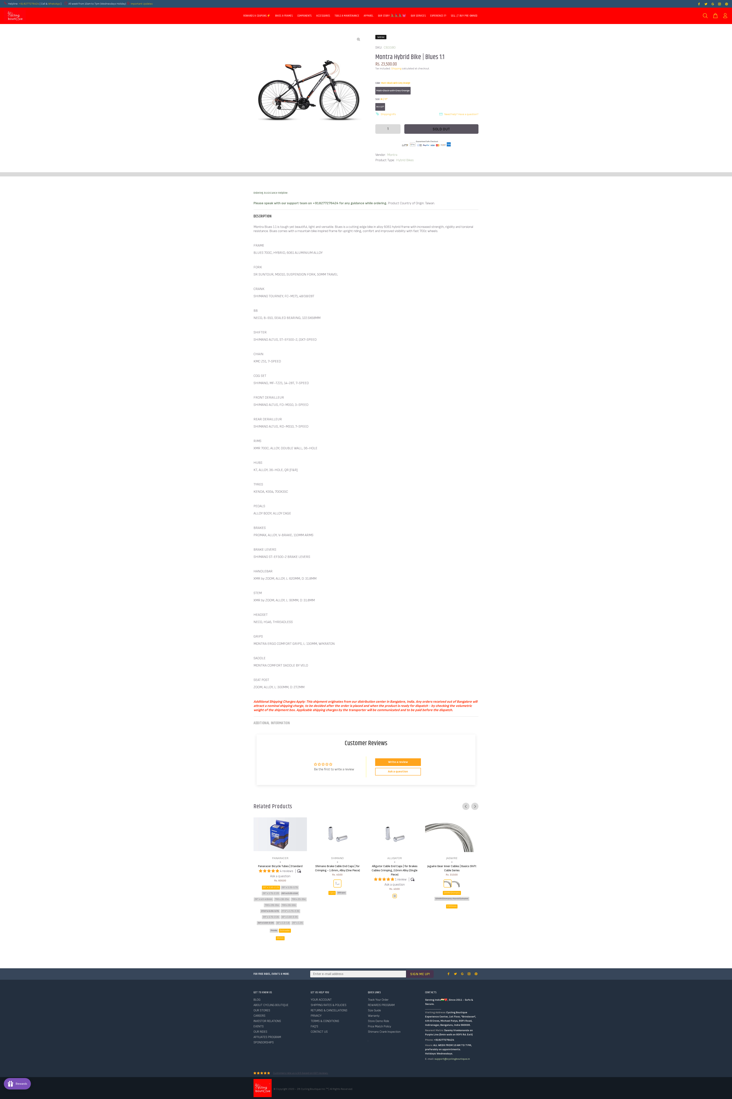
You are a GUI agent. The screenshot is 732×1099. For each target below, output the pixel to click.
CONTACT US (319, 1032)
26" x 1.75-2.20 (271, 893)
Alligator (394, 858)
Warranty (374, 1016)
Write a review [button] (398, 762)
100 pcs (341, 892)
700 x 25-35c (299, 899)
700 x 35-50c (289, 905)
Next (474, 806)
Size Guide (374, 1010)
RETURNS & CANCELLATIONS (329, 1010)
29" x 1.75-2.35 (271, 917)
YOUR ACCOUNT (321, 1000)
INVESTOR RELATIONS (267, 1021)
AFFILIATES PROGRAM (267, 1037)
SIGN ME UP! (420, 974)
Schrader (285, 930)
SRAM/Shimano (452, 892)
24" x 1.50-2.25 (266, 922)
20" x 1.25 (297, 922)
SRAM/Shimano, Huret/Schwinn (451, 898)
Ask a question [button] (398, 771)
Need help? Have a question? (461, 114)
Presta (274, 930)
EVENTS (259, 1026)
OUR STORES (262, 1010)
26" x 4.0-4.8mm (263, 899)
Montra (392, 155)
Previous (466, 806)
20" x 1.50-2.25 (271, 887)
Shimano (337, 858)
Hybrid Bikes (405, 160)
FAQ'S (314, 1026)
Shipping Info (388, 114)
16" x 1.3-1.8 (283, 922)
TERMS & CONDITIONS (325, 1021)
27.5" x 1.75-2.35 (290, 911)
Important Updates (142, 3)
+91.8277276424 (29, 3)
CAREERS (259, 1016)
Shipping (396, 68)
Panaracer (280, 858)
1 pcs (332, 892)
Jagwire (452, 858)
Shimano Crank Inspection (384, 1032)
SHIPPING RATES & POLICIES (328, 1005)
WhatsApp (54, 3)
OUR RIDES (260, 1032)
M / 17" (380, 106)
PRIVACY (316, 1016)
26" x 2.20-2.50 (290, 893)
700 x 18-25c (282, 899)
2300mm (452, 906)
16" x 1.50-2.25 (290, 917)
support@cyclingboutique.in (452, 1059)
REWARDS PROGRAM (381, 1005)
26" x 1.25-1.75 (290, 887)
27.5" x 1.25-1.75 (270, 911)
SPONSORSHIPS (264, 1042)
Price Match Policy (379, 1026)
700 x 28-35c (272, 905)
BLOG (257, 1000)
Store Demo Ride (378, 1021)
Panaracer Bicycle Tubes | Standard (280, 866)
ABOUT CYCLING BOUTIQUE (271, 1005)
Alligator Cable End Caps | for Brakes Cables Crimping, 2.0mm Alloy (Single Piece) (394, 870)
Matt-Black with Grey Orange (393, 90)
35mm (280, 938)
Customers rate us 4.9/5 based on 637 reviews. (300, 1073)
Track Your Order (378, 1000)
